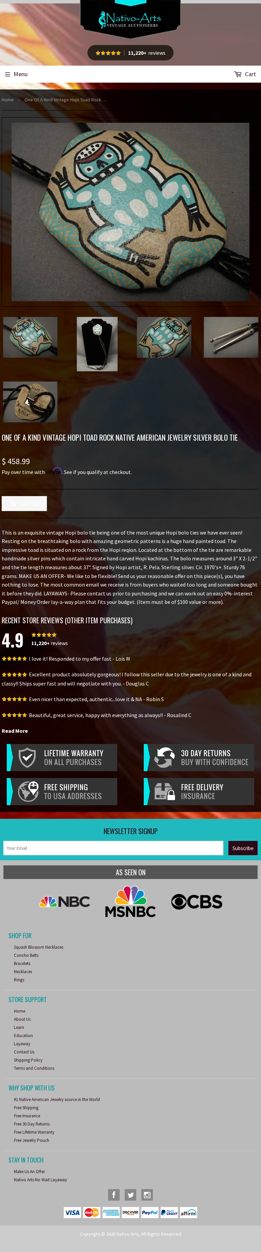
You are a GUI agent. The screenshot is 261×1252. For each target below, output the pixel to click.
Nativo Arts (128, 1234)
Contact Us (24, 1052)
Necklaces (23, 972)
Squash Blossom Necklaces (38, 947)
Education (23, 1035)
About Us (22, 1019)
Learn (19, 1027)
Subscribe (243, 848)
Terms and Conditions (34, 1068)
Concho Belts (26, 955)
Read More (15, 730)
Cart (250, 74)
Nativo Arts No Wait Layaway (40, 1180)
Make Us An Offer (29, 1171)
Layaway (22, 1044)
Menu (21, 74)
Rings (19, 980)
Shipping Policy (28, 1060)
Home (8, 100)
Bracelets (22, 963)
